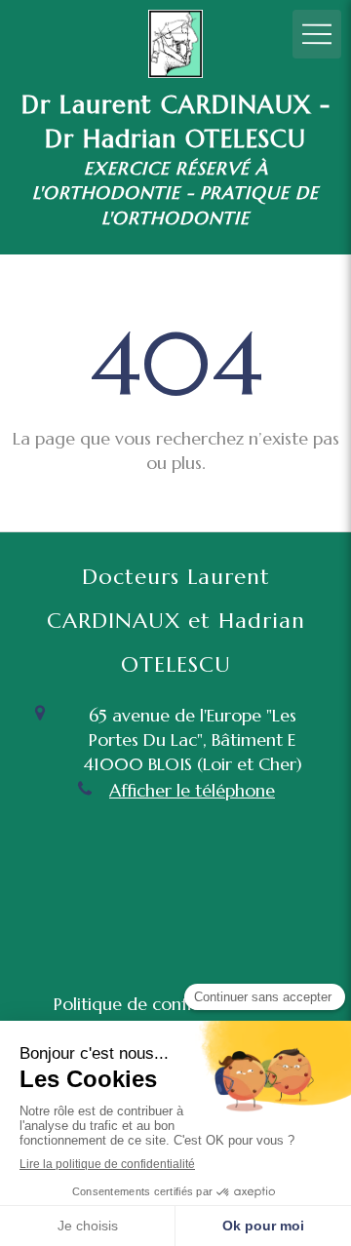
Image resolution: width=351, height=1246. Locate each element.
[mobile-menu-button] (316, 34)
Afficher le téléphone (192, 790)
